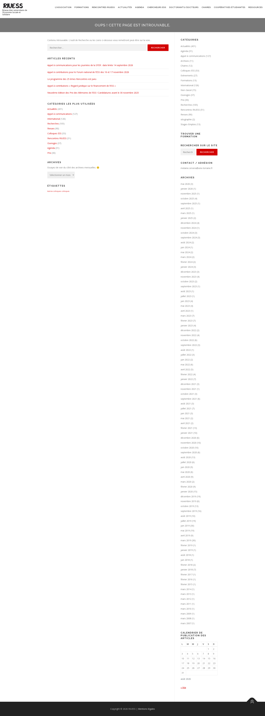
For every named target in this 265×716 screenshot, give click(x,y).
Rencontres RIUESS (103, 7)
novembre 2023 (188, 276)
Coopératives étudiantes (229, 7)
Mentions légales (146, 708)
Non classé (186, 90)
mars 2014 (186, 589)
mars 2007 (186, 623)
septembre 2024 (189, 237)
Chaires (206, 7)
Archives (185, 60)
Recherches (53, 123)
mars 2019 (186, 540)
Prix (49, 152)
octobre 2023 (187, 281)
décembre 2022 (188, 330)
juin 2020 (185, 467)
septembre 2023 (189, 286)
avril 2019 (185, 535)
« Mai (183, 687)
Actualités (125, 7)
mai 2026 (185, 183)
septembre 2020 (189, 452)
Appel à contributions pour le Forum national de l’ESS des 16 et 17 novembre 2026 (88, 72)
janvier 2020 (187, 491)
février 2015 (186, 584)
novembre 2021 (188, 388)
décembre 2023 (188, 271)
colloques (65, 191)
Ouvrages (52, 143)
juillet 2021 (186, 408)
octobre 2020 (187, 447)
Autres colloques (54, 191)
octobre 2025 (187, 198)
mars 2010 (186, 608)
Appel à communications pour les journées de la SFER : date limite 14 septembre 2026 (90, 65)
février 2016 (186, 579)
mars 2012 (186, 598)
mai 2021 (185, 418)
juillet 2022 (186, 354)
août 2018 (186, 555)
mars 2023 (186, 315)
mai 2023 (185, 305)
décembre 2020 (188, 437)
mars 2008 (186, 618)
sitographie (186, 119)
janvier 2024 (187, 266)
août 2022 (186, 349)
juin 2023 (185, 301)
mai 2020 (185, 472)
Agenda (139, 7)
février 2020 (186, 486)
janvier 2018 (187, 569)
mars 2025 (186, 213)
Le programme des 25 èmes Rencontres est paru (71, 79)
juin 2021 (185, 413)
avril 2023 (185, 310)
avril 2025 (185, 208)
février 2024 (186, 261)
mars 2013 (186, 594)
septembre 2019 (189, 511)
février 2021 (186, 427)
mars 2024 (186, 257)
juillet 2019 (186, 520)
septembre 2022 (189, 345)
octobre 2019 (187, 506)
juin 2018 (185, 559)
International (53, 118)
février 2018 (186, 564)
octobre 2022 (187, 340)
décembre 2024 (188, 222)
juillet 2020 (186, 462)
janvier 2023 (187, 325)
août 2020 (186, 457)
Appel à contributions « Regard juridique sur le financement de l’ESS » (81, 85)
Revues (51, 128)
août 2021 (186, 403)
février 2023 (186, 320)
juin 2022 (185, 359)
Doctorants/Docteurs (184, 7)
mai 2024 (185, 252)
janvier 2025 (187, 218)
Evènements (187, 75)
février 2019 (186, 545)
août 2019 (186, 516)
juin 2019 (185, 525)
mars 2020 (186, 481)
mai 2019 (185, 530)
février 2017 (186, 574)
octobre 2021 (187, 393)
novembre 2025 (188, 193)
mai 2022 (185, 364)
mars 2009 (186, 613)
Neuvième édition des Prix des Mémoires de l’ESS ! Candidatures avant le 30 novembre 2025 (93, 92)
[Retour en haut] (252, 701)
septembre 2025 (189, 203)
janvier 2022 (187, 379)
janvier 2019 (187, 550)
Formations (82, 7)
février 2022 (186, 374)
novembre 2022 (188, 335)
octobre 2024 (187, 232)
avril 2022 (185, 369)
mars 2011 (186, 603)
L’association (63, 7)
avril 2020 (185, 476)
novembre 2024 (188, 227)
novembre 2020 (188, 442)
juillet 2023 (186, 296)
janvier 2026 (187, 188)
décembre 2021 (188, 384)
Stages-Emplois (188, 124)
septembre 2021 (189, 398)
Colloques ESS (54, 133)
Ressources (255, 7)
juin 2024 (185, 247)
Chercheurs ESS (156, 7)
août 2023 (186, 291)
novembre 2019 (188, 501)
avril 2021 (185, 423)
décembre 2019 (188, 496)
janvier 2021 (187, 432)
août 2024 (186, 242)
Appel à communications (59, 113)
